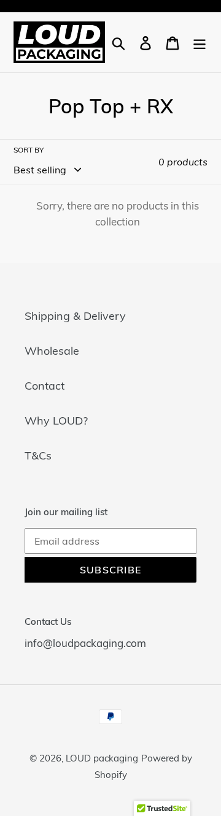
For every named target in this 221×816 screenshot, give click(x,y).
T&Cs (38, 455)
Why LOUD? (56, 421)
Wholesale (52, 351)
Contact (44, 386)
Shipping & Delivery (75, 316)
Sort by (29, 149)
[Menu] (199, 42)
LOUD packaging (102, 758)
